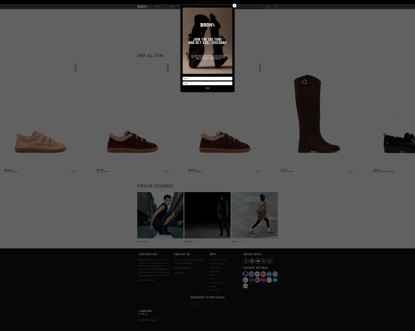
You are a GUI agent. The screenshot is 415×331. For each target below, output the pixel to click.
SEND (207, 88)
